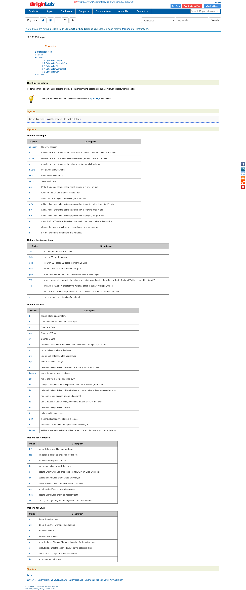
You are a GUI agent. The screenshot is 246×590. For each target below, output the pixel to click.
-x (29, 233)
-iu (30, 407)
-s (29, 472)
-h (29, 536)
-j (29, 413)
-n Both (32, 204)
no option (33, 147)
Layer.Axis (31, 580)
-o (29, 548)
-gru (30, 187)
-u (29, 227)
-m (30, 542)
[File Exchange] (243, 182)
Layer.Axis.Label (76, 580)
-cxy (30, 333)
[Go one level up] (58, 20)
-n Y (30, 216)
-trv (30, 483)
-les (30, 455)
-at (30, 164)
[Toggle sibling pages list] (65, 20)
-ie (30, 390)
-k (29, 193)
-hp (30, 362)
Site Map (28, 589)
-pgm (31, 274)
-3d (30, 251)
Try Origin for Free (192, 6)
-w (30, 500)
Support (83, 11)
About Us (123, 11)
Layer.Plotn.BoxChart (113, 580)
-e (29, 344)
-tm (30, 559)
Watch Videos (212, 6)
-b (29, 316)
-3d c (31, 263)
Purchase (65, 11)
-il (29, 396)
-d (29, 519)
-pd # (31, 419)
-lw (30, 466)
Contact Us (142, 11)
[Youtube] (243, 187)
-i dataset (33, 373)
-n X (30, 210)
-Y (30, 291)
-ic (30, 385)
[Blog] (243, 173)
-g (29, 350)
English (31, 20)
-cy (30, 339)
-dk (30, 525)
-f (29, 531)
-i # (30, 379)
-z (29, 297)
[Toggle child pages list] (72, 20)
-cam (31, 268)
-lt (29, 460)
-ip (30, 402)
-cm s (31, 181)
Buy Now (176, 6)
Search (215, 20)
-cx (30, 327)
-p (29, 221)
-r (29, 425)
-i (29, 367)
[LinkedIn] (243, 169)
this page (127, 28)
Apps (49, 11)
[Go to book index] (50, 20)
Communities (103, 11)
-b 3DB (32, 170)
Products (33, 11)
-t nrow (32, 430)
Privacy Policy (38, 589)
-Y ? (30, 280)
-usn (31, 495)
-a (29, 153)
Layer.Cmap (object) (94, 580)
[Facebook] (243, 164)
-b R (30, 449)
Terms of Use (51, 589)
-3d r (31, 257)
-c (29, 322)
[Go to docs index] (43, 20)
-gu (30, 356)
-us (30, 489)
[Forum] (243, 178)
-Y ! (30, 286)
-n (29, 198)
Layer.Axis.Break (45, 580)
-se (30, 478)
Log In (218, 3)
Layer (30, 575)
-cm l (31, 176)
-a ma (31, 158)
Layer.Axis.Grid (60, 580)
